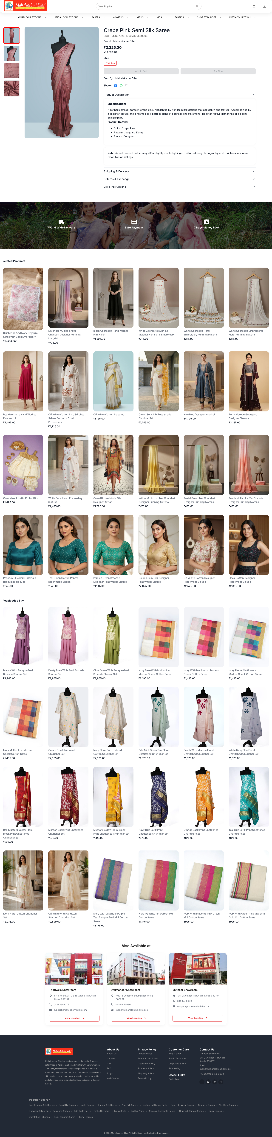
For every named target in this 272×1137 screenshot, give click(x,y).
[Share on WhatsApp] (121, 85)
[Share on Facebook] (115, 85)
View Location (72, 1018)
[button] (110, 63)
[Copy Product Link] (127, 85)
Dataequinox (163, 1133)
